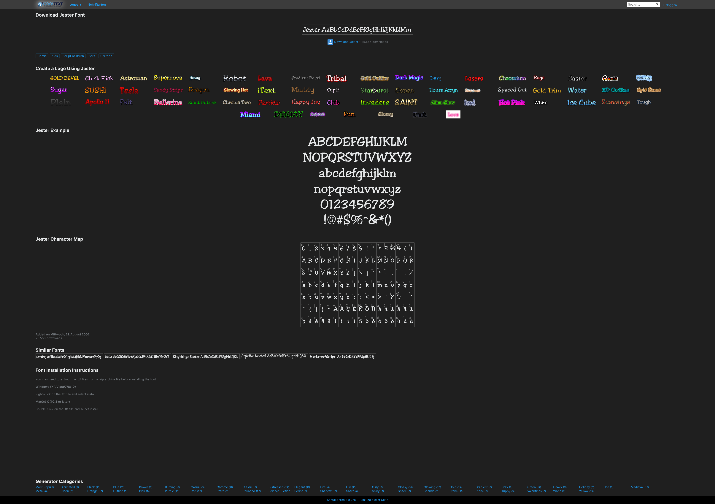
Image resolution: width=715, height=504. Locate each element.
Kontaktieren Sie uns (341, 500)
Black (93, 487)
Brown (145, 487)
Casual (198, 487)
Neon (67, 491)
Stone (482, 491)
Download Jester (345, 42)
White (559, 491)
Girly (377, 487)
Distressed (278, 487)
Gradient (484, 487)
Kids (55, 56)
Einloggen (670, 5)
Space (404, 491)
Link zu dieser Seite (374, 500)
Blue (118, 487)
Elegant (302, 487)
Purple (172, 491)
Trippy (508, 491)
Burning (172, 487)
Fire (325, 487)
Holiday (586, 487)
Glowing (432, 487)
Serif (92, 56)
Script (300, 491)
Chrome (225, 487)
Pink (144, 491)
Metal (42, 491)
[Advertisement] (18, 68)
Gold (456, 487)
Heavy (560, 487)
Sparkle (431, 491)
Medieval (640, 487)
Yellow (586, 491)
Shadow (328, 491)
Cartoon (106, 56)
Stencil (456, 491)
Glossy (405, 487)
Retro (222, 491)
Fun (351, 487)
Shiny (378, 491)
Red (196, 491)
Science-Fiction (280, 491)
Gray (506, 487)
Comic (42, 56)
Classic (250, 487)
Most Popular (45, 487)
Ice (609, 487)
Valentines (536, 491)
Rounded (252, 491)
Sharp (352, 491)
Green (534, 487)
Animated (70, 487)
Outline (120, 491)
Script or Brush (73, 56)
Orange (95, 491)
